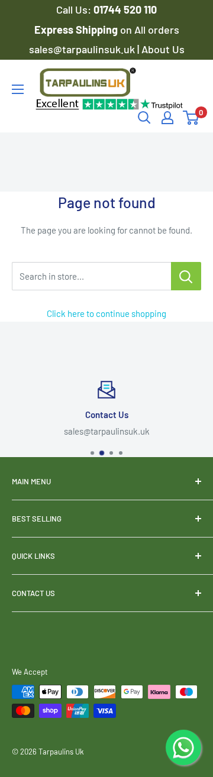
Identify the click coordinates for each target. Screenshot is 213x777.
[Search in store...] (186, 276)
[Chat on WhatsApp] (183, 747)
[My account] (167, 117)
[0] (191, 118)
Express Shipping (77, 29)
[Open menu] (18, 89)
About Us (163, 49)
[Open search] (144, 117)
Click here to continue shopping (106, 313)
